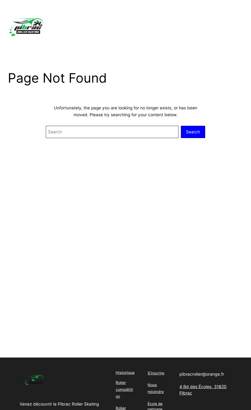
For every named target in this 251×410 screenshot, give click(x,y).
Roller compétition (124, 389)
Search (193, 131)
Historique (125, 372)
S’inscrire (156, 373)
